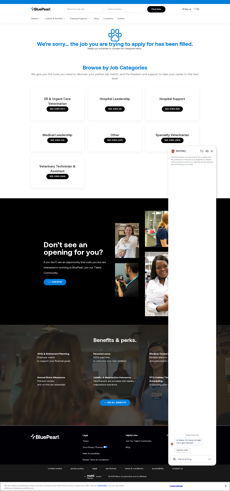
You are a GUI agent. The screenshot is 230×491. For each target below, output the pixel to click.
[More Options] (174, 459)
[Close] (226, 486)
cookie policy (102, 486)
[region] (192, 305)
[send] (210, 459)
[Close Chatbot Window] (212, 151)
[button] (156, 9)
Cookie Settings (176, 486)
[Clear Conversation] (202, 151)
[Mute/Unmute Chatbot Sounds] (207, 151)
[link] (41, 8)
